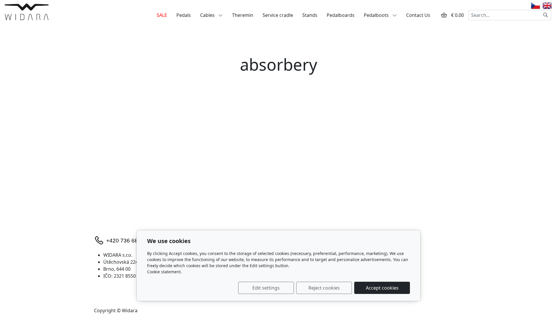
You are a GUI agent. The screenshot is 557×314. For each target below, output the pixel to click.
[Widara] (26, 11)
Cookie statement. (164, 271)
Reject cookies (324, 288)
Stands (309, 15)
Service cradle (278, 15)
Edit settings (266, 288)
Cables (208, 15)
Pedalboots (377, 15)
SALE (162, 15)
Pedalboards (341, 15)
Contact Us (418, 15)
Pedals (183, 15)
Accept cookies (382, 288)
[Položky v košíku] (444, 15)
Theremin (242, 15)
